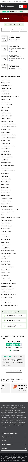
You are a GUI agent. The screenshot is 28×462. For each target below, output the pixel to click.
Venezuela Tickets (6, 281)
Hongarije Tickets (6, 162)
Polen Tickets (5, 237)
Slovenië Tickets (5, 261)
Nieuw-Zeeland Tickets (7, 212)
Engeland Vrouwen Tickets (8, 137)
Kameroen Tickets (6, 190)
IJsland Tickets (5, 168)
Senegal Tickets (5, 256)
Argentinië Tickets (6, 85)
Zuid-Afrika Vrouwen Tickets (9, 294)
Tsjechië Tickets (5, 270)
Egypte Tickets (5, 132)
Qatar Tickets (5, 242)
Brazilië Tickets (5, 99)
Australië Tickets (6, 88)
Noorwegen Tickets (6, 220)
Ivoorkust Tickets (6, 179)
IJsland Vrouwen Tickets (8, 170)
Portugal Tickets (5, 239)
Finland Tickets (5, 143)
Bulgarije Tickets (5, 102)
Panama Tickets (5, 228)
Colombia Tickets (6, 113)
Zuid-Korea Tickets (6, 297)
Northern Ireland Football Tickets (10, 217)
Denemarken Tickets (7, 121)
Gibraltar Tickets (6, 154)
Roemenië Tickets (6, 245)
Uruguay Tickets (5, 278)
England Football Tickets (8, 135)
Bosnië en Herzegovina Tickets (10, 96)
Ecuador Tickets (5, 129)
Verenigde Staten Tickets (8, 283)
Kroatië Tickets (5, 195)
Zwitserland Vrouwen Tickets (9, 305)
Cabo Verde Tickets (6, 104)
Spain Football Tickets (7, 267)
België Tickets (5, 91)
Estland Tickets (5, 140)
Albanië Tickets (5, 80)
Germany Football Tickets (8, 124)
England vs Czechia (15, 56)
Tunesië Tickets (5, 272)
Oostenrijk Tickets (6, 226)
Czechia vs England (15, 37)
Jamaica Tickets (5, 181)
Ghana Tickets (5, 151)
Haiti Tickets (4, 159)
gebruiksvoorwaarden (16, 456)
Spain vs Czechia (14, 46)
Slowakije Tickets (6, 264)
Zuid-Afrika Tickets (6, 292)
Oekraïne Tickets (6, 223)
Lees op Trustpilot (13, 371)
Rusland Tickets (5, 248)
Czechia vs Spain (14, 66)
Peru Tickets (4, 234)
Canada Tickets (5, 107)
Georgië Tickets (5, 148)
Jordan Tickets (5, 187)
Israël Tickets (5, 173)
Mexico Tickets (5, 203)
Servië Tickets (5, 259)
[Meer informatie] (22, 24)
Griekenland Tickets (6, 157)
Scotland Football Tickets (8, 253)
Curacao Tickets (6, 118)
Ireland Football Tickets (7, 165)
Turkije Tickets (5, 275)
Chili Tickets (4, 110)
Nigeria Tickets (5, 215)
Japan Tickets (5, 184)
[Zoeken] (21, 6)
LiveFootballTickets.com (17, 407)
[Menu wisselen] (25, 6)
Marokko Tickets (6, 201)
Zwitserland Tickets (6, 303)
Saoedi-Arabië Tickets (7, 250)
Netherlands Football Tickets (9, 209)
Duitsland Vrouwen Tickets (8, 126)
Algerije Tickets (5, 82)
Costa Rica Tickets (6, 115)
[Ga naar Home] (7, 6)
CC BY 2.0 (22, 460)
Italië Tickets (4, 176)
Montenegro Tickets (7, 206)
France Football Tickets (8, 146)
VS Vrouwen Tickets (7, 286)
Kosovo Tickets (5, 192)
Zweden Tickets (5, 300)
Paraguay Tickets (6, 231)
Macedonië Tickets (6, 198)
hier (18, 417)
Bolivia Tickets (5, 93)
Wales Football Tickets (7, 289)
